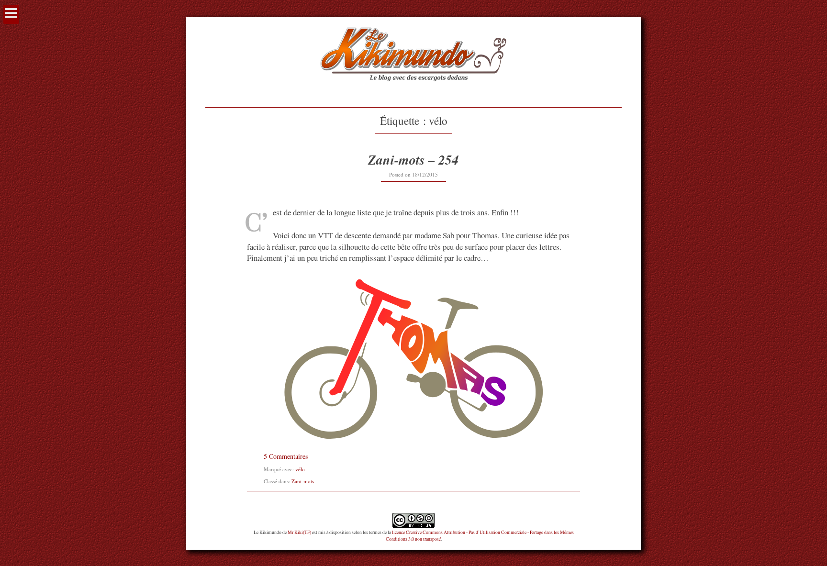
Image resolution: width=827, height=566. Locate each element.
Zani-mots (302, 481)
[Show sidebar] (11, 14)
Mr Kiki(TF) (299, 532)
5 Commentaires (286, 456)
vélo (300, 469)
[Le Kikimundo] (413, 92)
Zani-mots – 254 (413, 159)
